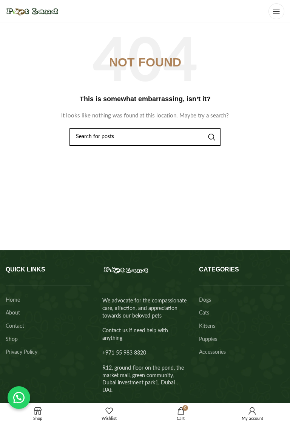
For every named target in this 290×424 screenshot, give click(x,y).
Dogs (205, 300)
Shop (12, 339)
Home (13, 300)
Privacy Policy (21, 352)
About (13, 313)
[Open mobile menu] (276, 11)
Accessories (212, 352)
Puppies (208, 339)
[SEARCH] (212, 137)
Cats (204, 313)
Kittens (207, 326)
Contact (15, 326)
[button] (19, 397)
